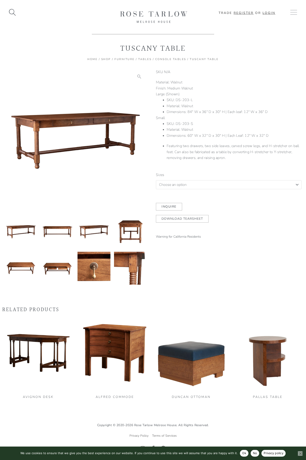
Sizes (160, 174)
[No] (300, 453)
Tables (144, 59)
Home (92, 59)
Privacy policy (273, 453)
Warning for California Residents (178, 236)
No (255, 453)
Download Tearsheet (182, 219)
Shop (106, 59)
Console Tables (170, 59)
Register (244, 13)
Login (269, 13)
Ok (244, 453)
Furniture (124, 59)
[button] (139, 77)
